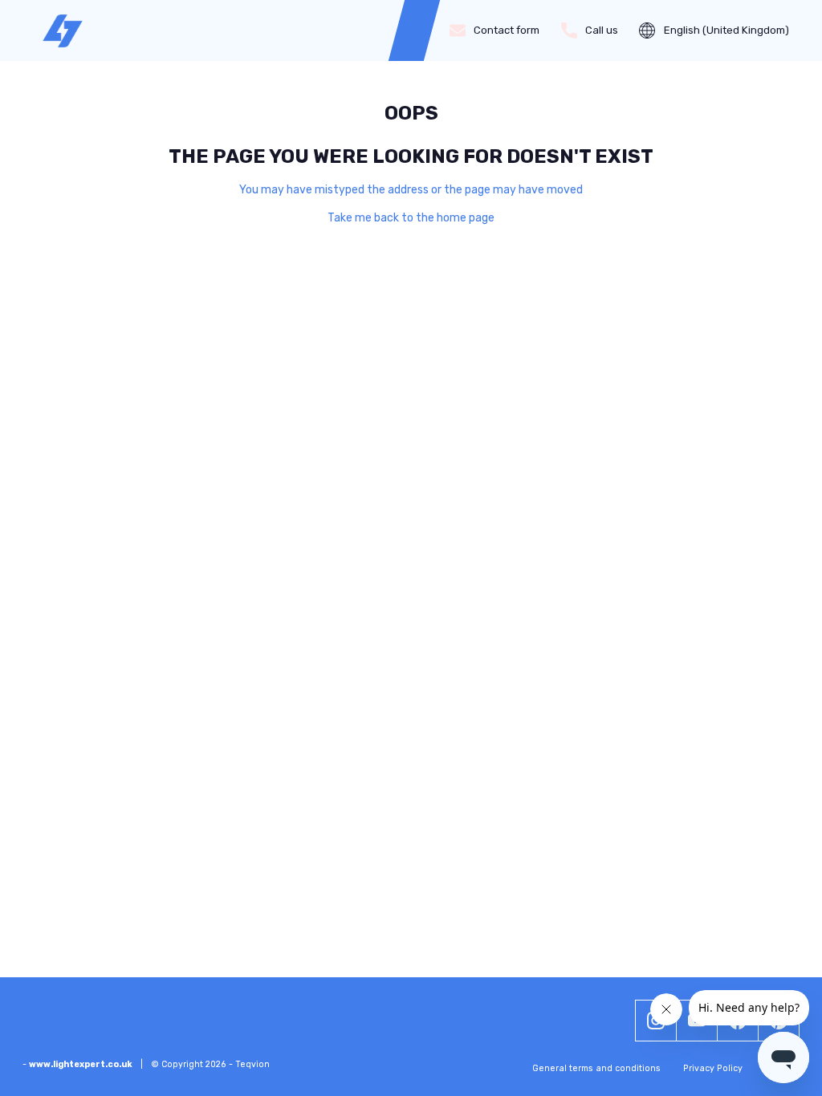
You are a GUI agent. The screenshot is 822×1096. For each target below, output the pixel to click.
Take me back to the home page (411, 218)
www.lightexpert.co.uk (80, 1064)
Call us (601, 30)
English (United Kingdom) (726, 30)
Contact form (506, 30)
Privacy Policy (713, 1068)
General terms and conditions (596, 1068)
